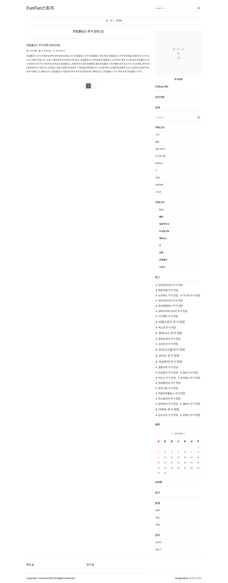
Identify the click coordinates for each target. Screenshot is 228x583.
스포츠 (158, 192)
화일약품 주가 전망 (168, 290)
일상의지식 (160, 149)
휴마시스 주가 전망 (170, 333)
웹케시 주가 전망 (191, 404)
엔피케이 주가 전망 (168, 404)
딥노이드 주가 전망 (168, 415)
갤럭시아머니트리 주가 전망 (172, 311)
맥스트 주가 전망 (167, 378)
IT (156, 170)
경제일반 (159, 185)
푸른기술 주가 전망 (168, 388)
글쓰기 (158, 549)
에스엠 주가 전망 (167, 327)
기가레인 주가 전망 (168, 316)
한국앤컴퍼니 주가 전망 (170, 306)
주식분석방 (46, 51)
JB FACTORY (195, 578)
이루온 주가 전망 (169, 409)
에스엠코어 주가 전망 (169, 398)
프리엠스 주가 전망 (190, 378)
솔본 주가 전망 (190, 372)
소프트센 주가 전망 (168, 344)
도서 (157, 135)
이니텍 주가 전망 (191, 295)
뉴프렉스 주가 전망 (168, 295)
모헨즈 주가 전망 (191, 415)
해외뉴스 (159, 163)
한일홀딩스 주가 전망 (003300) (43, 45)
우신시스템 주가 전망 (172, 350)
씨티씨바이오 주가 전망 (170, 300)
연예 (157, 178)
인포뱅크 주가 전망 (168, 372)
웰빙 (157, 142)
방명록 (119, 21)
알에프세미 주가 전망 (169, 339)
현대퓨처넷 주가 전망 (169, 383)
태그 (112, 21)
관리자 (158, 542)
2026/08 (178, 433)
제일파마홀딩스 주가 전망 (171, 393)
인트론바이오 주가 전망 (170, 285)
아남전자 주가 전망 (170, 362)
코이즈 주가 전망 (169, 356)
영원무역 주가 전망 (168, 367)
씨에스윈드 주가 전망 (172, 322)
